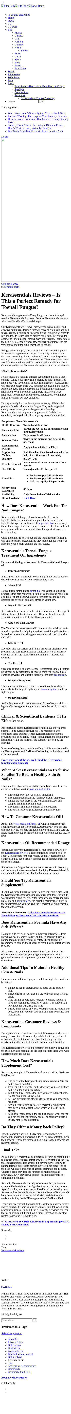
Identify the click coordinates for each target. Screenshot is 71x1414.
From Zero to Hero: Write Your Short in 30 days (40, 86)
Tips (10, 1363)
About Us (13, 1339)
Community (14, 1369)
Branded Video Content (20, 1354)
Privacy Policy (15, 1342)
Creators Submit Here (19, 1372)
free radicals (59, 674)
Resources (20, 95)
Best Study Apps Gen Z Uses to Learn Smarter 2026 (35, 131)
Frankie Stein (12, 286)
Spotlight (19, 89)
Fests (10, 80)
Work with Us (15, 1351)
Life (10, 29)
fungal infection (46, 523)
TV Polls (12, 26)
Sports (18, 59)
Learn (11, 83)
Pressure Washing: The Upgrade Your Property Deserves (37, 116)
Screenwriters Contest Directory (37, 98)
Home (11, 17)
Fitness (24, 50)
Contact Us (14, 1348)
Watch (11, 71)
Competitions (21, 92)
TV (10, 23)
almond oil (35, 590)
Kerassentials (8, 1250)
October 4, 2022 (9, 283)
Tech (17, 62)
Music (18, 53)
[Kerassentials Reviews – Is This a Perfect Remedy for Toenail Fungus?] (23, 1280)
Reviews (19, 1250)
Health (18, 47)
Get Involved (15, 1357)
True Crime (20, 68)
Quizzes (19, 35)
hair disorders (24, 900)
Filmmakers (14, 74)
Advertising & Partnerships (22, 1366)
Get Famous (14, 1345)
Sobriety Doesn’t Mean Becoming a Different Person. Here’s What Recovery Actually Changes (36, 126)
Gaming (19, 44)
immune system (49, 689)
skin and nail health (40, 789)
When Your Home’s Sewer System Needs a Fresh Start (36, 113)
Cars (17, 38)
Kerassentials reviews (16, 852)
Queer (18, 56)
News (11, 20)
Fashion (19, 41)
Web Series (14, 77)
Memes (18, 32)
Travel (18, 65)
